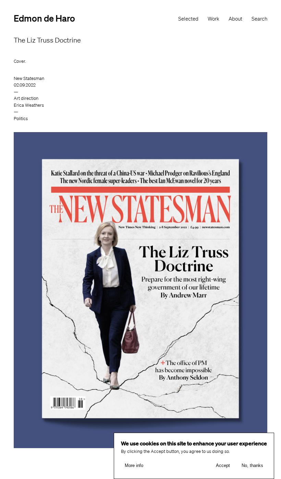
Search (259, 19)
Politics (21, 118)
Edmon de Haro (44, 18)
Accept (223, 465)
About (235, 19)
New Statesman (29, 78)
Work (213, 19)
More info (134, 465)
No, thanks (252, 465)
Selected (188, 19)
